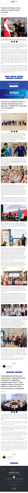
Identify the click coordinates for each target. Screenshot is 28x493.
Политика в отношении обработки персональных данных (14, 484)
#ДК (7, 76)
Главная (2, 3)
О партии (2, 468)
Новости (10, 3)
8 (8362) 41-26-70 (14, 472)
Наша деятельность (6, 3)
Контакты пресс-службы (13, 469)
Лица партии (12, 468)
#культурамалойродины (10, 78)
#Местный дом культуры (18, 78)
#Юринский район (20, 76)
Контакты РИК (3, 469)
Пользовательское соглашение (14, 483)
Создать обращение (14, 86)
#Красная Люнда (13, 76)
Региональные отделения (22, 468)
